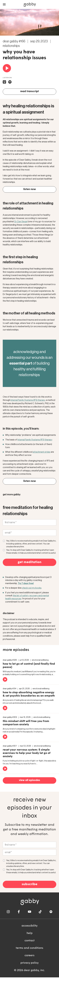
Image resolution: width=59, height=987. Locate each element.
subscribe (29, 884)
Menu (4, 4)
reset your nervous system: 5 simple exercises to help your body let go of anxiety (26, 753)
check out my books (31, 588)
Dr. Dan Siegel (20, 221)
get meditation (29, 562)
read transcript (29, 91)
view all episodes (29, 780)
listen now (29, 189)
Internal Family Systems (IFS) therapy (28, 400)
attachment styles (41, 452)
